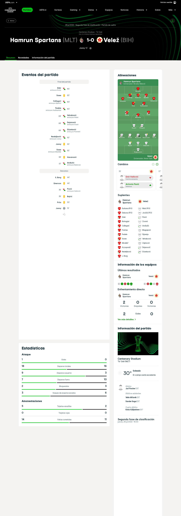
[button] (75, 10)
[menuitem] (28, 10)
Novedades (23, 58)
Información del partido (43, 58)
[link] (27, 10)
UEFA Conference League (10, 9)
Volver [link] (12, 20)
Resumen (10, 58)
